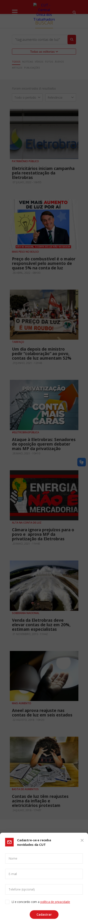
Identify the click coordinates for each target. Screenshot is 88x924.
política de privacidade (55, 902)
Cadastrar (44, 914)
